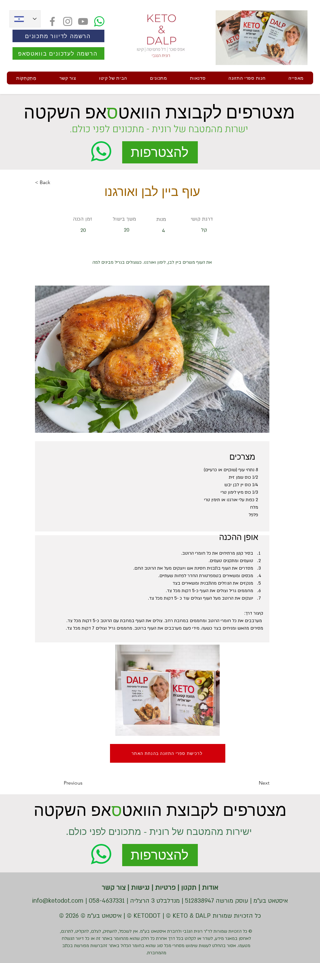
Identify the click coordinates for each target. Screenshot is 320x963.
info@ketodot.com (57, 901)
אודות (209, 887)
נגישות (139, 887)
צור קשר (114, 887)
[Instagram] (68, 21)
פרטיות (164, 887)
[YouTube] (83, 21)
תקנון (188, 887)
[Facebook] (52, 21)
